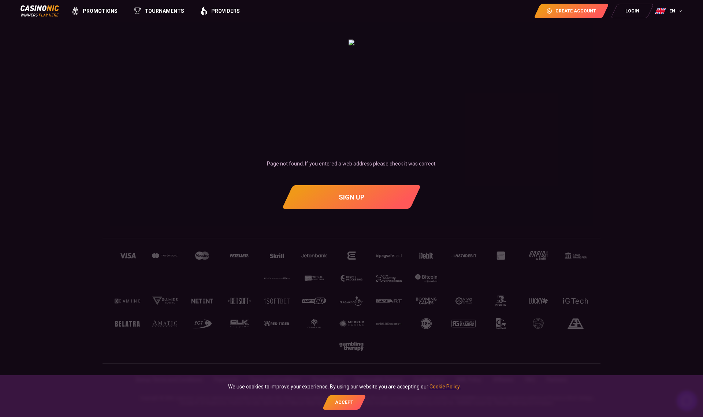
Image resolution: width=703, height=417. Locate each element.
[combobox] (669, 11)
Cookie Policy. (445, 387)
